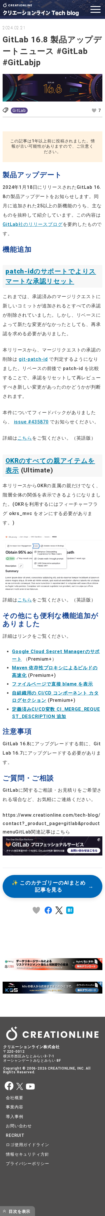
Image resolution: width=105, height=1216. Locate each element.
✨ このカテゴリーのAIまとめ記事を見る (49, 886)
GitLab (19, 110)
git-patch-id (33, 359)
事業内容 (14, 1107)
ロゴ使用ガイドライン (27, 1144)
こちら (25, 438)
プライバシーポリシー (27, 1163)
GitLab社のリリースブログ (33, 224)
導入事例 (14, 1116)
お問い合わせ (19, 1125)
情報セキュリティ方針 (27, 1154)
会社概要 (14, 1097)
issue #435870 (31, 422)
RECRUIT (15, 1135)
